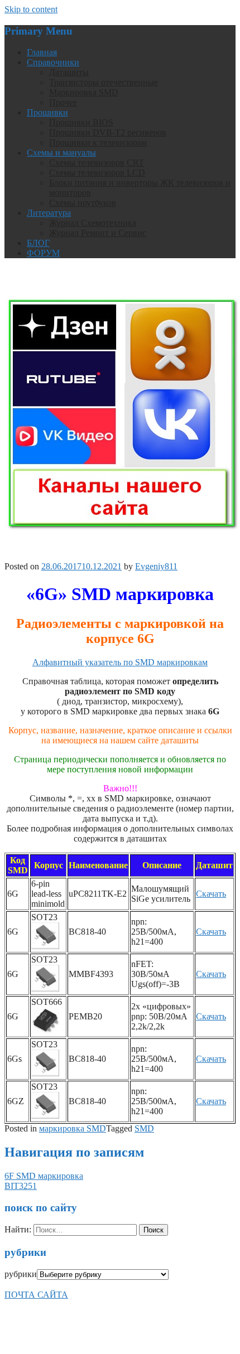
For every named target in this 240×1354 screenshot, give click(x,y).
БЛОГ (38, 243)
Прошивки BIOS (81, 122)
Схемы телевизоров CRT (96, 162)
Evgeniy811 (156, 566)
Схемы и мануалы (61, 152)
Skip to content (30, 9)
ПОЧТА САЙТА (36, 1294)
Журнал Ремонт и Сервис (97, 233)
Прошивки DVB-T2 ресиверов (107, 132)
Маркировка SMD (83, 92)
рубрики (20, 1274)
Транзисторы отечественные (103, 82)
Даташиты (69, 72)
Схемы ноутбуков (82, 202)
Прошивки (47, 112)
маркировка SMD (72, 1128)
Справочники (53, 62)
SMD (144, 1128)
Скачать (211, 893)
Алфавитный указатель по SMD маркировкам (120, 662)
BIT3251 (20, 1186)
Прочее (63, 102)
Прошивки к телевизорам (98, 142)
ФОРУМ (43, 253)
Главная (42, 52)
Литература (49, 212)
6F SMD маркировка (43, 1176)
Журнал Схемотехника (92, 223)
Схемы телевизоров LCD (97, 172)
